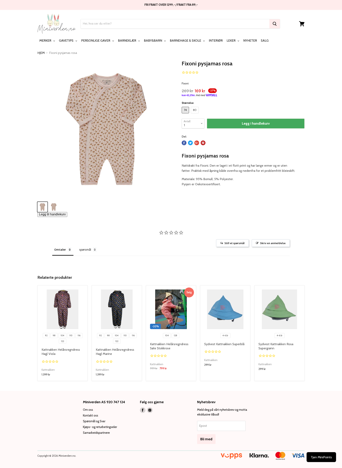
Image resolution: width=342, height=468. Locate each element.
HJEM (41, 53)
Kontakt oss (90, 415)
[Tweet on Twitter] (190, 142)
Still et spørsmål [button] (234, 243)
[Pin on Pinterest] (203, 142)
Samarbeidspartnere (96, 433)
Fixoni (185, 83)
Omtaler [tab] (60, 249)
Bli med (206, 439)
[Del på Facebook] (184, 142)
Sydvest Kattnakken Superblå (224, 344)
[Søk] (274, 23)
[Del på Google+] (196, 142)
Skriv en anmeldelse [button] (273, 243)
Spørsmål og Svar (94, 421)
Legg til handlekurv (52, 214)
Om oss (88, 410)
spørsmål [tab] (85, 249)
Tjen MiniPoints (321, 457)
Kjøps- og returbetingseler (100, 427)
